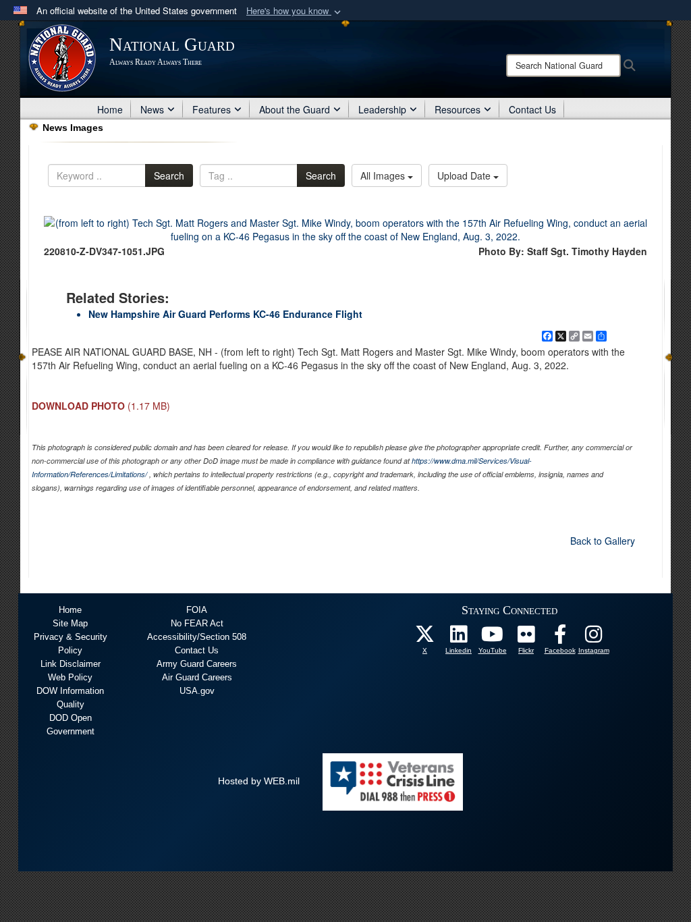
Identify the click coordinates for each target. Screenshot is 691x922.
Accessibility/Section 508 (196, 637)
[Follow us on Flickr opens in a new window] (526, 637)
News (152, 109)
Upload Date (465, 175)
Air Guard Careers (197, 677)
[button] (294, 11)
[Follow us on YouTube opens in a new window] (492, 637)
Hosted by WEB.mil (259, 781)
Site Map (70, 623)
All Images (384, 175)
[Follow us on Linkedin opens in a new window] (459, 637)
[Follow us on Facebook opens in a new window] (560, 637)
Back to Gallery (602, 540)
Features (211, 109)
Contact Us (532, 109)
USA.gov (197, 691)
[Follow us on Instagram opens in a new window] (594, 637)
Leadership (382, 109)
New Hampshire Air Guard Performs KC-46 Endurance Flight (225, 314)
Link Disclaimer (70, 664)
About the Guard (294, 109)
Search (169, 175)
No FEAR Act (197, 623)
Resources (457, 109)
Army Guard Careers (197, 664)
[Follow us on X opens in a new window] (425, 637)
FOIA (196, 610)
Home (110, 109)
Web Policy (70, 677)
